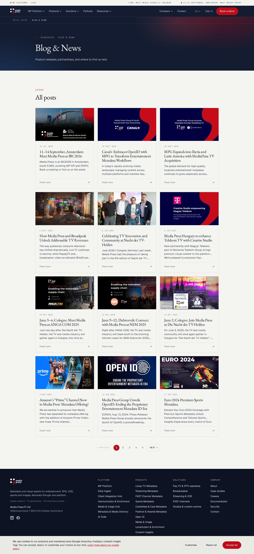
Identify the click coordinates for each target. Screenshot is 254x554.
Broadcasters (180, 491)
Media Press (20, 20)
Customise (191, 545)
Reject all (211, 545)
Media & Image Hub (109, 506)
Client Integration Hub (110, 496)
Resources (103, 11)
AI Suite (102, 516)
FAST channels (181, 501)
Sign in (209, 11)
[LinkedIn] (12, 518)
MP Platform (35, 11)
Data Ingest (104, 491)
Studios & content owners (187, 506)
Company (164, 11)
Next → (154, 447)
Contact (181, 11)
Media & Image (143, 522)
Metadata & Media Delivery (113, 511)
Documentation (218, 501)
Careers (214, 496)
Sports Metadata (144, 501)
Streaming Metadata (146, 491)
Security (215, 506)
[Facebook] (18, 518)
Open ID (139, 516)
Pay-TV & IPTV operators (186, 486)
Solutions (71, 11)
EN (196, 11)
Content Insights (144, 532)
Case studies (217, 491)
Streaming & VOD (182, 496)
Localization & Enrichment (149, 527)
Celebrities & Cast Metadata (151, 506)
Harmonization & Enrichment (113, 501)
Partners (87, 11)
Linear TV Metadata (146, 486)
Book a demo (227, 11)
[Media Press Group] (15, 11)
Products (54, 11)
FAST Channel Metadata (149, 496)
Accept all (232, 545)
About (213, 486)
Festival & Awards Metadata (151, 511)
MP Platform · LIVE (24, 3)
